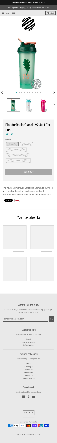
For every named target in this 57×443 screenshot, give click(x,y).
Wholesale (28, 372)
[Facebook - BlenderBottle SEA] (23, 397)
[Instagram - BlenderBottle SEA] (28, 397)
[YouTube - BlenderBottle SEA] (33, 397)
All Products (28, 369)
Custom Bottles (28, 378)
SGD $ (14, 13)
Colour (8, 140)
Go (51, 318)
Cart (52, 13)
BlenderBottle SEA (32, 434)
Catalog (28, 366)
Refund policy (28, 345)
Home (28, 363)
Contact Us (28, 375)
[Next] (54, 93)
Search (28, 339)
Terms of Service (29, 342)
